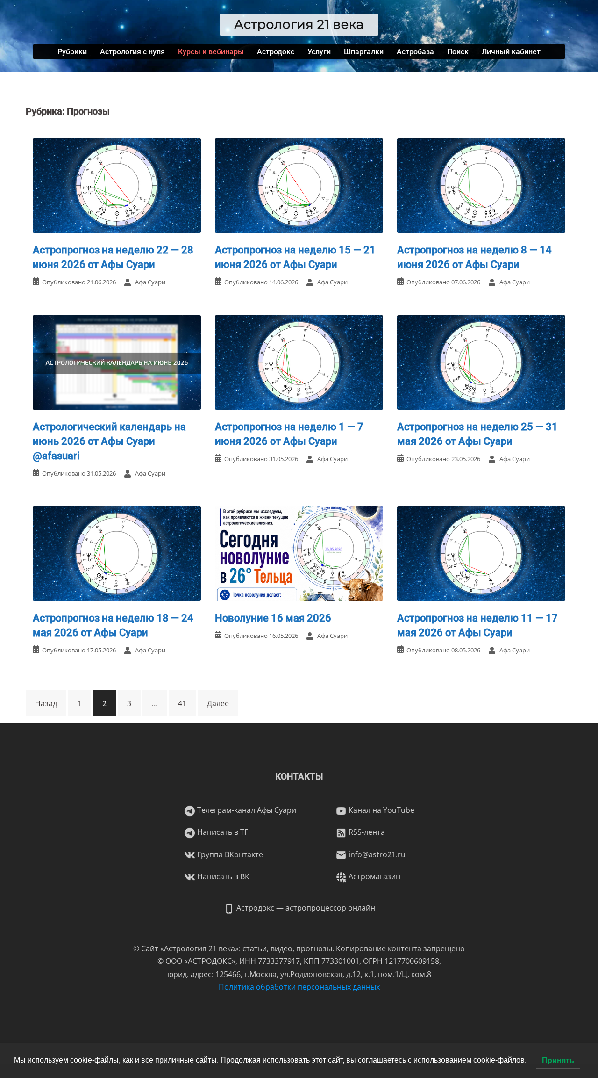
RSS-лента (366, 832)
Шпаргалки (364, 51)
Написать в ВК (222, 876)
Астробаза (415, 51)
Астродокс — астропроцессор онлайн (305, 908)
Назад (46, 703)
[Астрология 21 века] (299, 24)
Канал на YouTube (380, 810)
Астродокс (275, 51)
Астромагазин (373, 876)
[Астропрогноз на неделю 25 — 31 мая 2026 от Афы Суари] (481, 361)
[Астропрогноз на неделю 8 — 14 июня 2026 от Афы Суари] (481, 185)
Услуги (319, 51)
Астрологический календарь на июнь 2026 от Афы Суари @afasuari (109, 441)
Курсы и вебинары (211, 51)
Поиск (458, 51)
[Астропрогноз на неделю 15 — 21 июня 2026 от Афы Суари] (299, 185)
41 (182, 703)
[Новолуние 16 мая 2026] (299, 553)
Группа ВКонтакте (229, 854)
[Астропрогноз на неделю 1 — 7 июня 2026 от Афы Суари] (299, 361)
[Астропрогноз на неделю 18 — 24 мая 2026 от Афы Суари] (117, 553)
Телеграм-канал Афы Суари (245, 810)
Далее (218, 703)
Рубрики (72, 51)
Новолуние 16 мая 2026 (273, 618)
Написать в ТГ (221, 832)
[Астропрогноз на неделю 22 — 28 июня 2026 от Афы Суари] (117, 185)
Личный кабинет (511, 51)
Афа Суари (150, 282)
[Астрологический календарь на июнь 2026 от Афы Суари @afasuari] (117, 361)
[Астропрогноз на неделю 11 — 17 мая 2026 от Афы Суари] (481, 553)
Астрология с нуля (132, 51)
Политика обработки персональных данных (299, 987)
